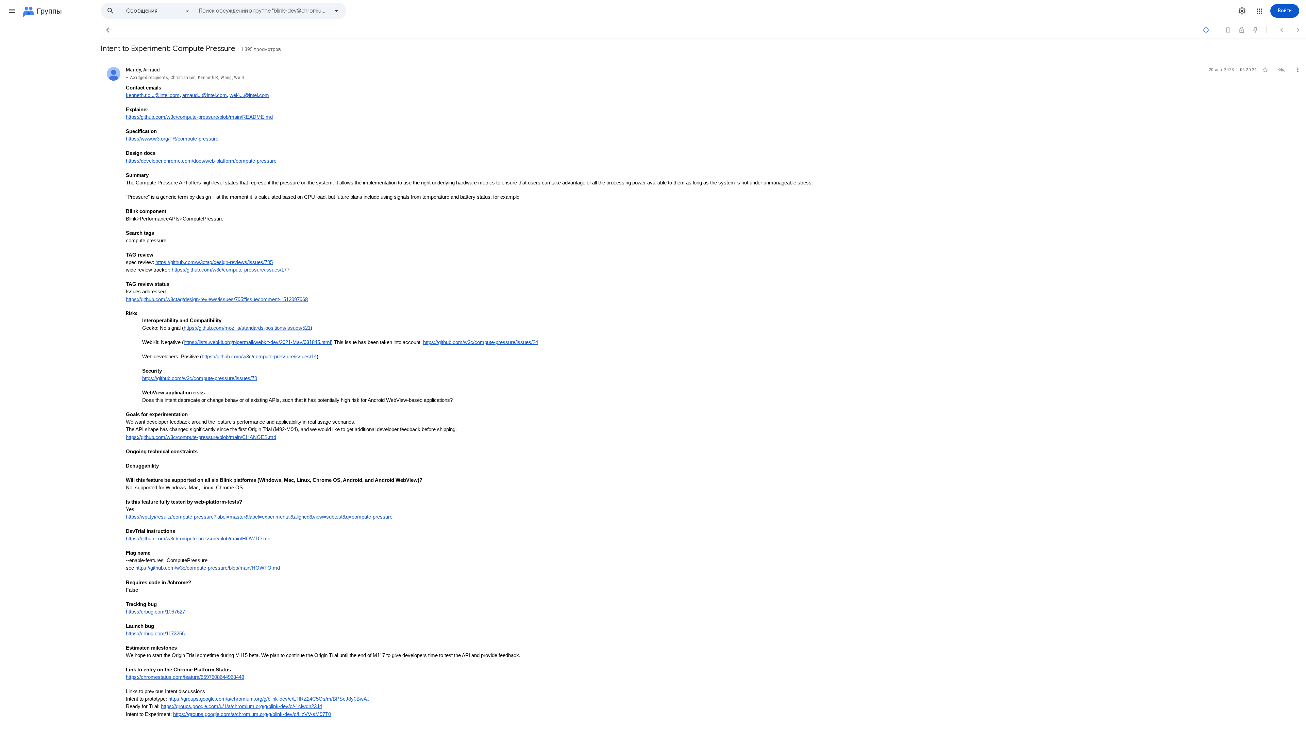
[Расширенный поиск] (336, 11)
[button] (12, 11)
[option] (158, 11)
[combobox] (264, 11)
